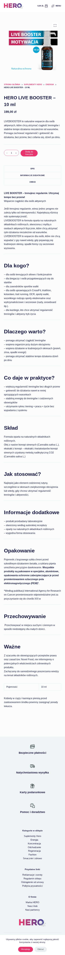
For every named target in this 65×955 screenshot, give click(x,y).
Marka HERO (32, 902)
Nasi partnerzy (32, 909)
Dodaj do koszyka (29, 153)
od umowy (39, 882)
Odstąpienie (27, 882)
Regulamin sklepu (32, 878)
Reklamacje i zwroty (32, 874)
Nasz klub (32, 906)
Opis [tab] (32, 169)
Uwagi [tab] (32, 182)
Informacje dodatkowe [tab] (32, 175)
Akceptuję (25, 949)
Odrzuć (40, 949)
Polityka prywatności (32, 886)
